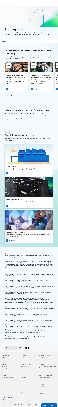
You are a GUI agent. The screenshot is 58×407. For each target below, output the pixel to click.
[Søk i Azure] (1, 2)
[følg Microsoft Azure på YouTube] (28, 348)
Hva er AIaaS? (41, 386)
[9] (5, 318)
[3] (5, 278)
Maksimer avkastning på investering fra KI (28, 368)
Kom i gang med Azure (6, 359)
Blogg (21, 379)
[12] (5, 334)
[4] (5, 284)
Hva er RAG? (41, 393)
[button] (29, 41)
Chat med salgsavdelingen (50, 405)
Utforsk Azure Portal (12, 348)
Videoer (21, 392)
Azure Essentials (5, 368)
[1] (5, 253)
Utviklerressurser (23, 382)
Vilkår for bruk (30, 404)
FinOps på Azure (23, 366)
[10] (5, 324)
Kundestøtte (41, 364)
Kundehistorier (4, 371)
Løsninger (41, 357)
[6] (5, 296)
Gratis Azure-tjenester (24, 361)
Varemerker (36, 404)
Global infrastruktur (5, 361)
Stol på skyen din (5, 366)
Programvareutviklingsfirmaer (7, 377)
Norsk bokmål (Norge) (8, 397)
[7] (5, 306)
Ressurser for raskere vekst (44, 359)
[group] (17, 77)
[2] (5, 272)
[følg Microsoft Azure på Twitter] (20, 348)
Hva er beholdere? (42, 391)
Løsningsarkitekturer (43, 361)
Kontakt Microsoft (15, 404)
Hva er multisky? (42, 379)
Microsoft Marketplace (6, 379)
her (28, 304)
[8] (5, 312)
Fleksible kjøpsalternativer (25, 364)
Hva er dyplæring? (42, 384)
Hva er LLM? (41, 388)
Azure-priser (22, 359)
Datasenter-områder (5, 364)
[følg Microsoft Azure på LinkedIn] (26, 348)
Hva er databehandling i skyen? (45, 377)
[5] (5, 290)
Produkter (22, 357)
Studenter (22, 384)
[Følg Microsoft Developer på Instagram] (23, 348)
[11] (5, 328)
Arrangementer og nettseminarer (26, 386)
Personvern (23, 404)
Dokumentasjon (23, 377)
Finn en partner (4, 382)
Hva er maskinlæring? (43, 382)
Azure (2, 5)
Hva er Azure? (4, 357)
